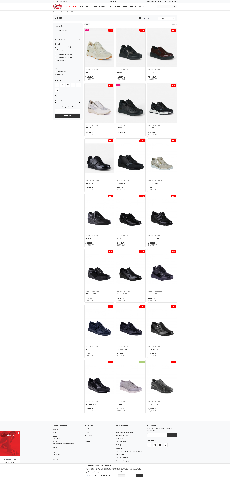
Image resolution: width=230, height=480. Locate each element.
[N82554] (130, 103)
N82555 (88, 128)
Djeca (111, 6)
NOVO (75, 6)
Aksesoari (133, 6)
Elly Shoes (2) (61, 60)
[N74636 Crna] (130, 324)
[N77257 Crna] (130, 269)
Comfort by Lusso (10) (64, 57)
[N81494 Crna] (99, 158)
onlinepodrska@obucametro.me (63, 443)
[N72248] (130, 379)
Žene (95, 6)
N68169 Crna (153, 404)
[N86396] (99, 47)
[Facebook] (149, 445)
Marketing (113, 475)
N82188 (151, 128)
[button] (68, 44)
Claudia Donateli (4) (64, 47)
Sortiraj (155, 18)
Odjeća (141, 6)
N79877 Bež (153, 183)
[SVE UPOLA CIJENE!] (10, 444)
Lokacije (87, 429)
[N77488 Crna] (99, 269)
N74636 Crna (122, 349)
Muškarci (102, 6)
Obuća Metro (56, 11)
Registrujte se (162, 1)
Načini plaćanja (121, 442)
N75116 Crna (153, 294)
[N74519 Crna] (162, 324)
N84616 (120, 72)
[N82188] (162, 103)
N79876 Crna (122, 183)
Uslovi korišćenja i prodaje (124, 432)
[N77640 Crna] (130, 213)
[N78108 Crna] (99, 213)
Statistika (105, 475)
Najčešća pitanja (121, 429)
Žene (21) (60, 74)
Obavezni (91, 475)
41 (57, 90)
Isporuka (119, 448)
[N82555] (99, 103)
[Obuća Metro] (57, 6)
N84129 (151, 72)
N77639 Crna (153, 238)
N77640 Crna (122, 238)
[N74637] (99, 324)
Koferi (117, 6)
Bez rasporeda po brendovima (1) (68, 50)
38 (68, 85)
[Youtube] (160, 445)
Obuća (69, 11)
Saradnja (87, 438)
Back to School (85, 6)
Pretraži (67, 116)
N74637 (88, 349)
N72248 (120, 404)
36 (57, 85)
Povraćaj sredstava (122, 457)
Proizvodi (63, 11)
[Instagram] (155, 445)
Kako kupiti (119, 438)
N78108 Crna (90, 238)
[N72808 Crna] (99, 379)
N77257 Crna (122, 294)
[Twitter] (165, 445)
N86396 (88, 72)
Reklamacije (120, 454)
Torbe (124, 6)
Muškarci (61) (61, 71)
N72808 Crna (90, 404)
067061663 (56, 438)
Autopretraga (145, 18)
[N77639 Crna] (162, 213)
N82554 (120, 128)
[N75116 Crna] (162, 269)
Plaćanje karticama (122, 445)
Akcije (68, 6)
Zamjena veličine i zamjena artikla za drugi (129, 451)
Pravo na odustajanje (122, 461)
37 (62, 85)
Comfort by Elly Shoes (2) (66, 54)
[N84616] (130, 47)
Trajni (98, 475)
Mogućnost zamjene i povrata (117, 1)
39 (73, 85)
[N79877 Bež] (162, 158)
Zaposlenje (88, 435)
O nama (86, 432)
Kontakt (87, 442)
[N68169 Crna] (162, 379)
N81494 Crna (90, 183)
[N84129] (162, 47)
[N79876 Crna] (130, 158)
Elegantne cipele (62, 30)
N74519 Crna (153, 349)
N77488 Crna (90, 294)
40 (79, 85)
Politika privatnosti (122, 435)
